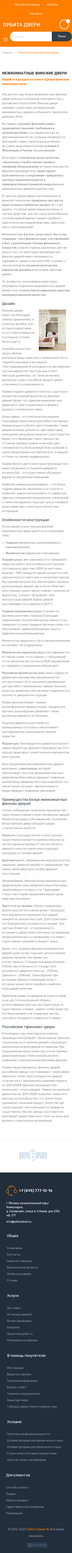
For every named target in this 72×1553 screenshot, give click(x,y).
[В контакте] (37, 1544)
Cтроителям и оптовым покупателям (32, 1453)
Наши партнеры (17, 1400)
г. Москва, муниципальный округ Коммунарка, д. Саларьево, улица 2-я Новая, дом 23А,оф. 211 (33, 1209)
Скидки (11, 1494)
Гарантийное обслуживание (25, 1507)
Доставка (13, 1308)
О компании (14, 1248)
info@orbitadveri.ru (18, 1221)
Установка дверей (19, 1314)
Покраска (13, 1327)
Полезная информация (22, 1381)
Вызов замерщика (19, 1321)
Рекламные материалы (22, 1340)
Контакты (36, 13)
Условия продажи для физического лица (34, 1447)
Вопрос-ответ (17, 1387)
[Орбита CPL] (33, 1155)
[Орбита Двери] (36, 25)
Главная (7, 52)
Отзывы (12, 1280)
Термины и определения (23, 1394)
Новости (52, 4)
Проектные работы (20, 1334)
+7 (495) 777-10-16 (35, 1190)
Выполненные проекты (22, 1267)
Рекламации (14, 1513)
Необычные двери (19, 1274)
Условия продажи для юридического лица (35, 1440)
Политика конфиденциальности (28, 1434)
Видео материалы (19, 1374)
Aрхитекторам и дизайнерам (26, 1460)
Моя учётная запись (27, 4)
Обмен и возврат (17, 1500)
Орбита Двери (37, 1529)
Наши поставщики (19, 1261)
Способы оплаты (17, 1487)
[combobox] (41, 36)
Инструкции (15, 1368)
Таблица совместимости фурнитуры (32, 1406)
